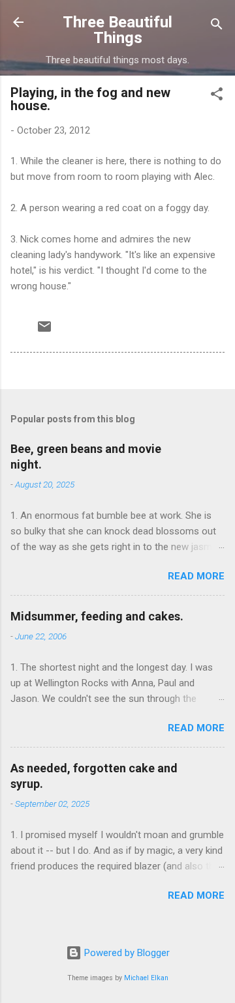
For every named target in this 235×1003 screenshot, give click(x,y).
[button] (217, 96)
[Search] (217, 26)
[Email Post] (44, 331)
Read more (196, 576)
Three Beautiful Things (117, 30)
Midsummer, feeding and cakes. (96, 616)
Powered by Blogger (126, 953)
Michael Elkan (146, 978)
